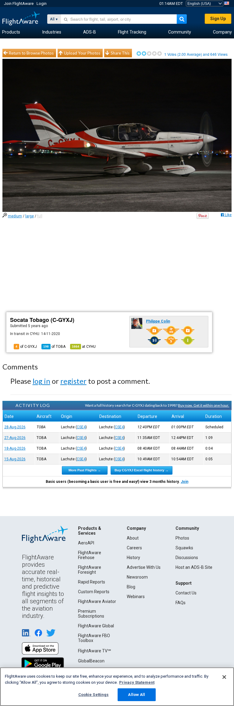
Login (42, 3)
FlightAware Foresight (89, 570)
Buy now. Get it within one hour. (203, 405)
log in (41, 380)
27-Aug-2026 (15, 438)
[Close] (224, 677)
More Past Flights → (85, 470)
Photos (182, 538)
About (133, 538)
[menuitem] (11, 32)
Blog (131, 586)
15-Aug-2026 (15, 459)
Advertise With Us (144, 567)
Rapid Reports (91, 581)
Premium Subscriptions (91, 614)
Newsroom (137, 577)
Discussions (187, 557)
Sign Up (218, 18)
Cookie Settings (93, 694)
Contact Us (186, 592)
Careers (134, 547)
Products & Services (89, 531)
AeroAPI (86, 542)
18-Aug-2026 (15, 448)
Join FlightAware (19, 3)
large (29, 216)
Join (184, 482)
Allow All (136, 694)
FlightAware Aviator (97, 601)
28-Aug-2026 (15, 427)
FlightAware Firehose (89, 555)
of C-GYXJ (26, 346)
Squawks (184, 547)
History (133, 557)
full (39, 216)
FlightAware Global (96, 625)
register (73, 380)
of (54, 346)
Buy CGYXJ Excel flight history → (141, 470)
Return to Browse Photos (31, 53)
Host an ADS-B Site (194, 567)
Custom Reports (93, 591)
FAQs (181, 602)
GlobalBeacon (91, 660)
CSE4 (81, 427)
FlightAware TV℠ (94, 650)
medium (15, 216)
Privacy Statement (136, 682)
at (84, 346)
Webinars (136, 596)
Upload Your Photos (82, 53)
